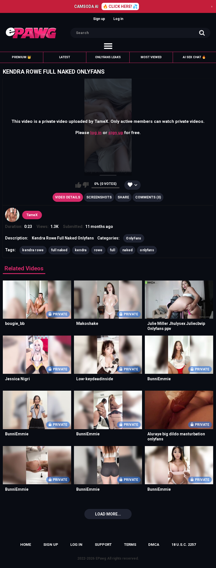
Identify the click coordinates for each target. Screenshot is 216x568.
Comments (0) (148, 197)
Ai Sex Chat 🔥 (194, 57)
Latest (64, 57)
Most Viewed (151, 57)
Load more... (108, 514)
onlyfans (147, 250)
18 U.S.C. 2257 (184, 544)
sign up (115, 132)
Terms (130, 544)
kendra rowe (33, 250)
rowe (98, 250)
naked (127, 250)
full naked (59, 250)
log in (96, 132)
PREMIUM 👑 (21, 57)
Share (123, 197)
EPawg (101, 558)
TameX (32, 215)
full (112, 250)
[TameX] (12, 215)
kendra (81, 250)
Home (25, 544)
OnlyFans (133, 238)
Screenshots (99, 197)
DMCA (153, 544)
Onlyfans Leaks (108, 57)
